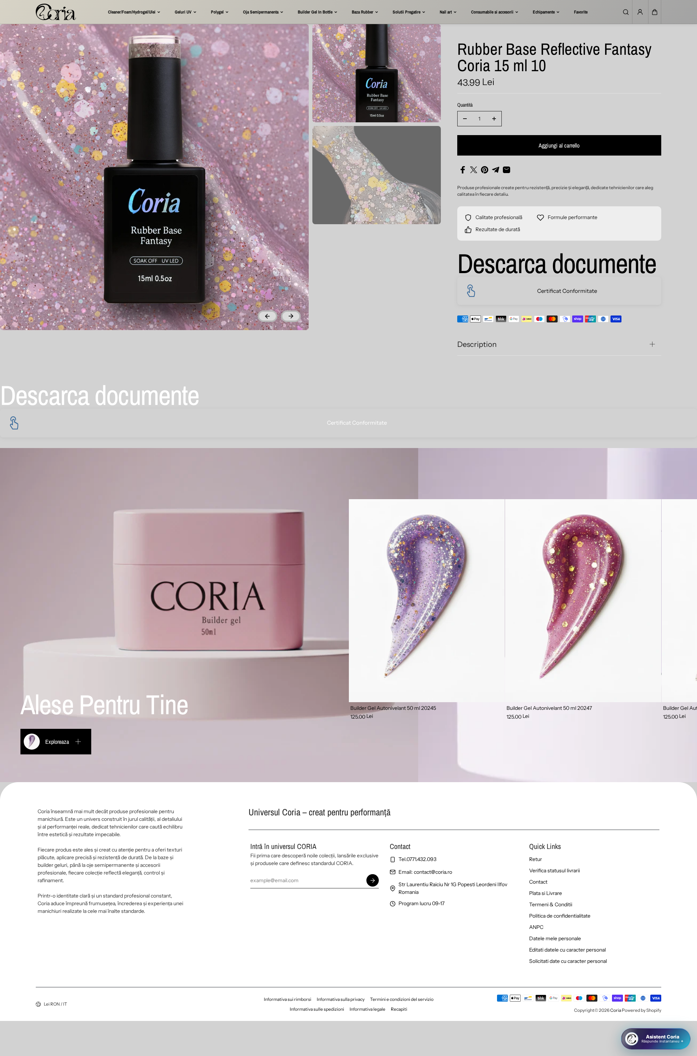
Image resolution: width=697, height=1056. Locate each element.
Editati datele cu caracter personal (567, 949)
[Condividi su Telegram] (495, 169)
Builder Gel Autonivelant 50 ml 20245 (393, 708)
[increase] (494, 118)
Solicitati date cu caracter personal (568, 961)
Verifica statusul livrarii (554, 870)
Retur (535, 859)
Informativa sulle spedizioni (317, 1009)
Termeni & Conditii (550, 904)
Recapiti (399, 1009)
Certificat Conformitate (567, 290)
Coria (615, 1010)
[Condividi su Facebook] (462, 169)
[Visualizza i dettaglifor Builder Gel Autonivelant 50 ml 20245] (427, 600)
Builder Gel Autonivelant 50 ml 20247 (549, 708)
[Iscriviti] (372, 880)
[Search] (625, 12)
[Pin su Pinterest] (484, 169)
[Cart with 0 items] (654, 12)
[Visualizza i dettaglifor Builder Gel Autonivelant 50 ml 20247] (583, 600)
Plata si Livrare (545, 893)
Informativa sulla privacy (341, 999)
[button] (654, 12)
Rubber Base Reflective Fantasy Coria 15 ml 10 (554, 58)
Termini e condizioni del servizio (402, 999)
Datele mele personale (555, 938)
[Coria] (56, 12)
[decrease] (465, 118)
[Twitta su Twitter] (473, 169)
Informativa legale (367, 1009)
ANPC (536, 927)
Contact (538, 882)
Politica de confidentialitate (559, 915)
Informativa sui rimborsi (287, 999)
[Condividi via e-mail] (506, 169)
